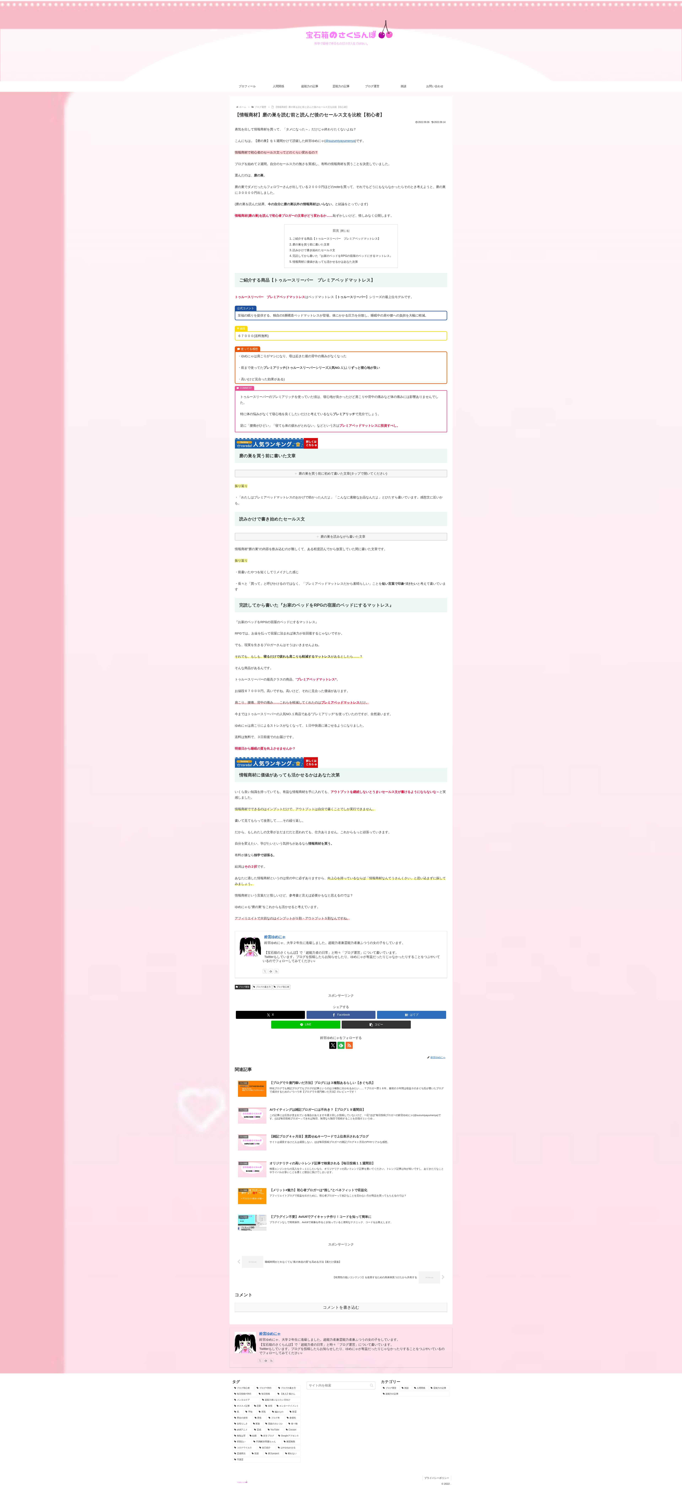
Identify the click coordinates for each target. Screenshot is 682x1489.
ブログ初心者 (282, 987)
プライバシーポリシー (436, 1478)
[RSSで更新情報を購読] (276, 971)
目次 (336, 230)
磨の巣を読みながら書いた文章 (343, 536)
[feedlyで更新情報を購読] (270, 971)
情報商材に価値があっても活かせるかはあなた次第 (325, 261)
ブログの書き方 (263, 987)
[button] (376, 1025)
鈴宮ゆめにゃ (275, 937)
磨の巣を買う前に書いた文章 (311, 244)
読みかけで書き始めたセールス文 (314, 250)
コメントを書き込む (341, 1307)
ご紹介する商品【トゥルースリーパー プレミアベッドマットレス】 (337, 238)
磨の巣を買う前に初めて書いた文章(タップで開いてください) (343, 473)
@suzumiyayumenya (340, 141)
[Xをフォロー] (265, 971)
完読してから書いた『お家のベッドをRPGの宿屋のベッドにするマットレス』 (343, 255)
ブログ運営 (244, 987)
